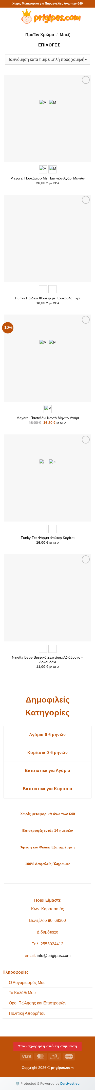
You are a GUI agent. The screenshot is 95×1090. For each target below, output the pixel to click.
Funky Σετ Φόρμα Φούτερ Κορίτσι (47, 538)
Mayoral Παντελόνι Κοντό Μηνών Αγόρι (47, 418)
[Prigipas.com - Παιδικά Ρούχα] (50, 16)
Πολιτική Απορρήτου (27, 1013)
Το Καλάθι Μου (22, 993)
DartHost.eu (70, 1083)
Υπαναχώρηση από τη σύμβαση (47, 1046)
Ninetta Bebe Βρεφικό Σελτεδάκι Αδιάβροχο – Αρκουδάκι (47, 660)
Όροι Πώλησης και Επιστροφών (37, 1003)
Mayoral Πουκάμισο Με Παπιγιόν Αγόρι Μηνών (47, 178)
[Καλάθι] (88, 16)
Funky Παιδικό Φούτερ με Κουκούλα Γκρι (47, 298)
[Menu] (9, 16)
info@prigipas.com (53, 955)
